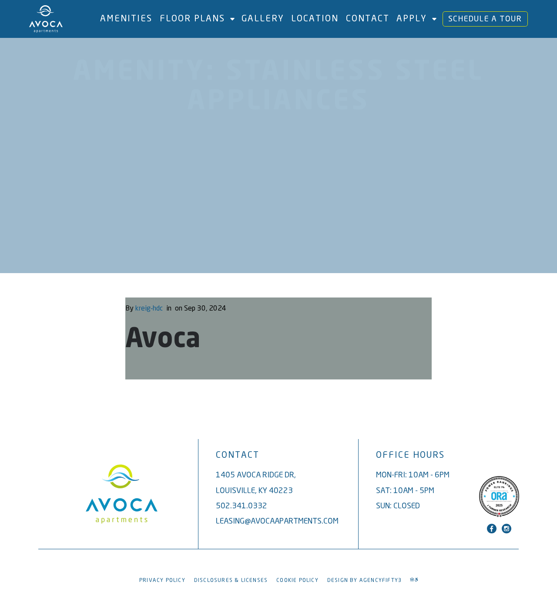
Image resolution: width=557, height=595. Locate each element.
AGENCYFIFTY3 (380, 580)
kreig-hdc (149, 308)
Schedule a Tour (485, 18)
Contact (367, 18)
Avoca (163, 340)
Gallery (263, 18)
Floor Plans (192, 18)
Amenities (126, 18)
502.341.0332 (241, 505)
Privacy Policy (162, 580)
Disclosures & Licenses (231, 580)
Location (315, 18)
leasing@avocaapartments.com (277, 520)
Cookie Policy (297, 580)
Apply (411, 18)
